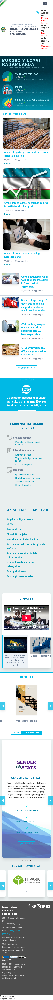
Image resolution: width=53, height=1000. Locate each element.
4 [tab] (31, 860)
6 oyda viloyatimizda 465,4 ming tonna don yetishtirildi (33, 351)
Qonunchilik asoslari (24, 474)
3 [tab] (28, 860)
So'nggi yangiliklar (21, 160)
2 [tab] (25, 860)
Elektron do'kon (33, 733)
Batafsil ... (8, 164)
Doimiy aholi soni (16, 571)
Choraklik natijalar (17, 534)
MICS (10, 524)
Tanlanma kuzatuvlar (24, 481)
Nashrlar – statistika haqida (22, 539)
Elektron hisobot (23, 455)
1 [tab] (23, 860)
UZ (45, 3)
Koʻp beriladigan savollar (20, 519)
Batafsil (16, 733)
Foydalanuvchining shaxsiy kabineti (28, 443)
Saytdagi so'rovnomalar (20, 576)
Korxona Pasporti (23, 464)
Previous (2, 703)
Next (50, 703)
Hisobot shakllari (23, 485)
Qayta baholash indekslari (27, 478)
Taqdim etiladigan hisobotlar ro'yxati (28, 459)
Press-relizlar (14, 529)
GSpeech (11, 999)
